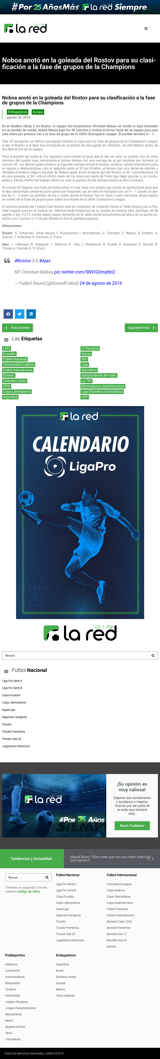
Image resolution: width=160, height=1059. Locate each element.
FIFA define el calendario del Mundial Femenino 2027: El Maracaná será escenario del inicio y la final (111, 858)
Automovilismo (15, 976)
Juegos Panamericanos (20, 1008)
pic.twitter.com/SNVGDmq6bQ (84, 272)
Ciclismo (10, 989)
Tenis (8, 1033)
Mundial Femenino (118, 927)
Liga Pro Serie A (66, 884)
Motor (9, 1020)
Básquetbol (12, 983)
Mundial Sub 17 (117, 934)
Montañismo (13, 1014)
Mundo (111, 946)
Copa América (116, 890)
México (60, 989)
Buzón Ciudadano (132, 825)
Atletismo (11, 964)
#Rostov (23, 260)
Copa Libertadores (68, 902)
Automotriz (12, 970)
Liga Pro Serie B (66, 890)
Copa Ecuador (65, 896)
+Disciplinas (13, 1039)
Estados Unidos (66, 976)
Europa (38, 112)
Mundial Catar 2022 (119, 921)
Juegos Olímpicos (16, 1001)
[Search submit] (153, 655)
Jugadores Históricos (70, 940)
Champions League (119, 884)
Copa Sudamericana (120, 902)
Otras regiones (65, 995)
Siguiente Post (138, 328)
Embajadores (17, 112)
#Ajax (45, 260)
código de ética (28, 891)
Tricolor (61, 921)
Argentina (62, 964)
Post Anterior (20, 328)
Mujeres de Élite (15, 1026)
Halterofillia (12, 995)
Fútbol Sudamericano (120, 915)
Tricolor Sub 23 (65, 934)
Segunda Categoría (68, 915)
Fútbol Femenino (117, 909)
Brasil (59, 970)
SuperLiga (62, 909)
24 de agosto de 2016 (101, 283)
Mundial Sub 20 (117, 940)
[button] (146, 28)
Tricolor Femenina (67, 927)
